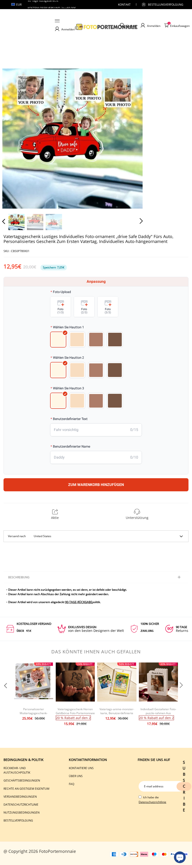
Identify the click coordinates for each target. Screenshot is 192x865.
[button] (13, 138)
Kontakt (124, 5)
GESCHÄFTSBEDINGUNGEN (22, 780)
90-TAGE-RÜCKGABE (78, 602)
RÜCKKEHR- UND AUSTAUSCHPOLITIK (17, 770)
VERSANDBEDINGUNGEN (20, 797)
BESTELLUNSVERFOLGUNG (161, 5)
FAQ (71, 784)
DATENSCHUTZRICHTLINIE (21, 805)
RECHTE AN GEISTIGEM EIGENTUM (26, 789)
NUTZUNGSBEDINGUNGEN (22, 812)
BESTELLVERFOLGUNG (18, 820)
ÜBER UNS (76, 776)
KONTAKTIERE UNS (81, 768)
